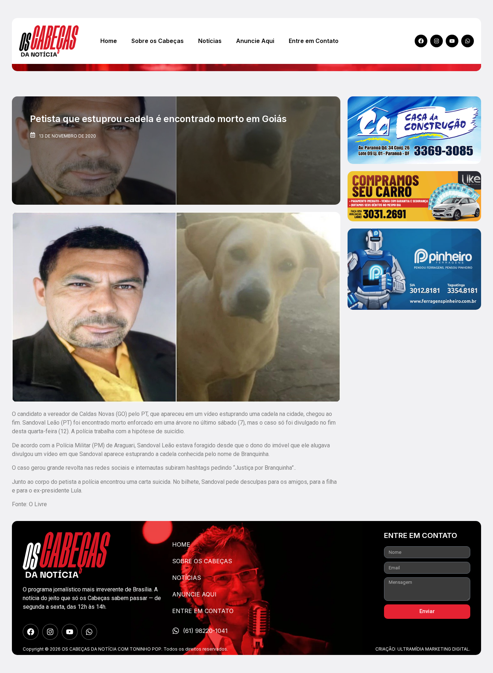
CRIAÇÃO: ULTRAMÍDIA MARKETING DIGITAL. (422, 649)
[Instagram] (436, 41)
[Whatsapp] (467, 41)
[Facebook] (421, 41)
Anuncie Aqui (255, 40)
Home (108, 40)
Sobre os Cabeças (157, 40)
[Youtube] (452, 41)
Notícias (210, 40)
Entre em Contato (314, 40)
